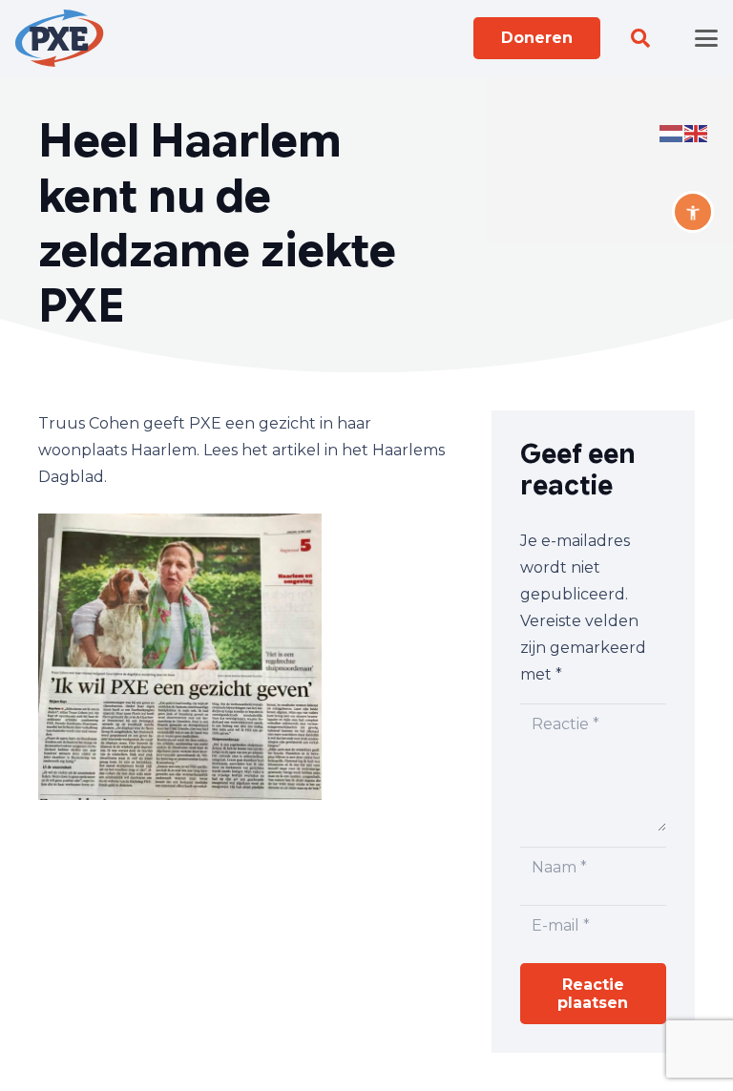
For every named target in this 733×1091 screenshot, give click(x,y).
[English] (696, 132)
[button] (640, 38)
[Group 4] (59, 38)
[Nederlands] (672, 132)
